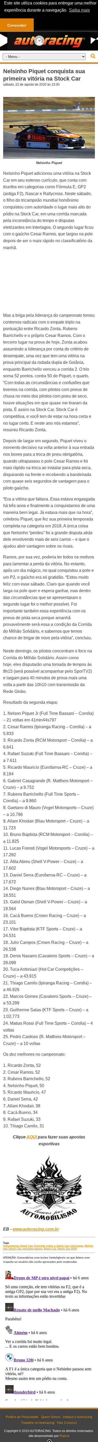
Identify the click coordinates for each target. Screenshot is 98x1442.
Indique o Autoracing (77, 1417)
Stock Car (50, 1248)
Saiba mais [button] (79, 10)
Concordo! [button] (16, 25)
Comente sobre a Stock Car (51, 1245)
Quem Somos (50, 1417)
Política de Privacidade (22, 1417)
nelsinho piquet (32, 1248)
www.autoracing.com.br (36, 1229)
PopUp (65, 1436)
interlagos (76, 1245)
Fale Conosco (67, 1423)
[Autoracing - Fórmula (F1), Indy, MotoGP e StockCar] (48, 40)
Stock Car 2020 (67, 1248)
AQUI (31, 1137)
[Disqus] (49, 1334)
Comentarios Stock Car (17, 1245)
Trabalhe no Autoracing (37, 1423)
